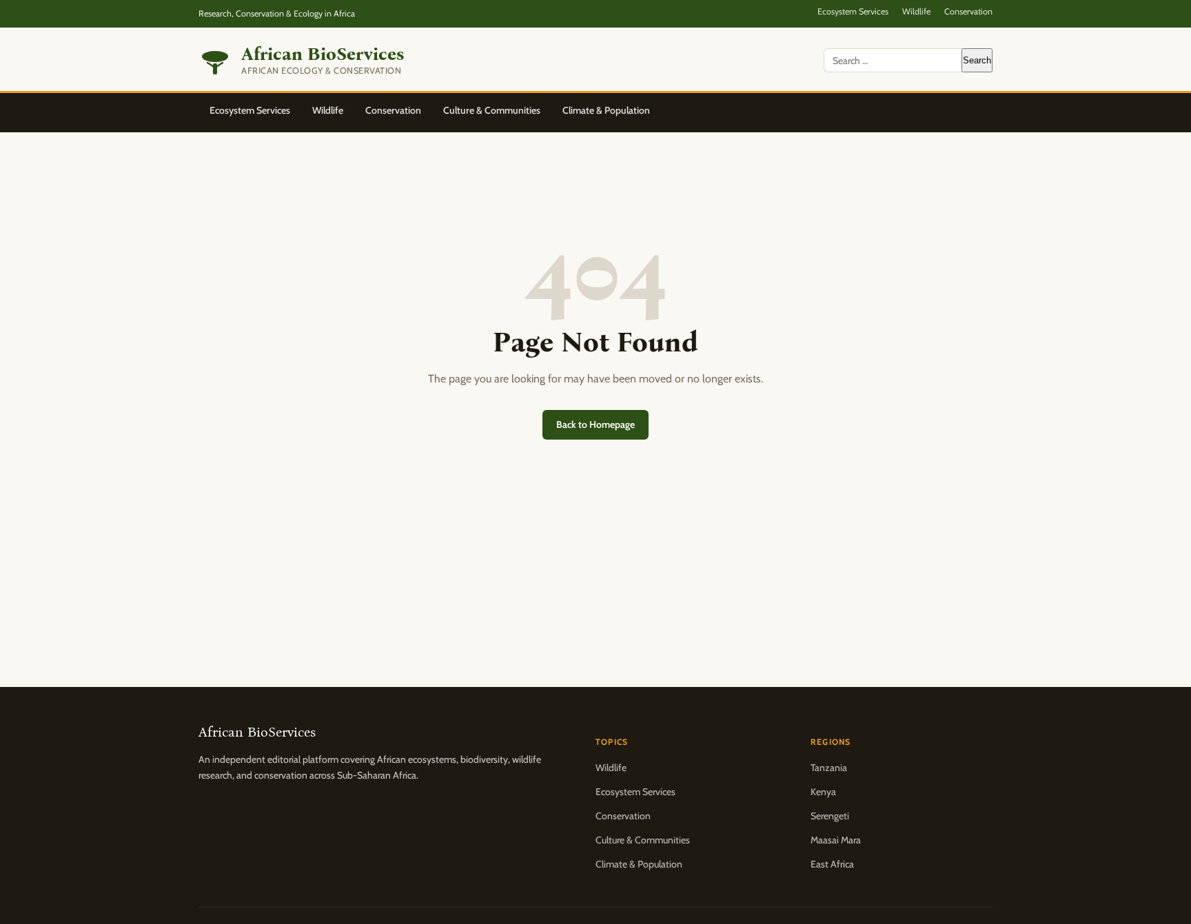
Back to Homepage (595, 424)
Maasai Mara (836, 840)
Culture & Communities (491, 110)
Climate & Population (606, 110)
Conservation (968, 11)
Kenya (823, 792)
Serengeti (830, 816)
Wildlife (916, 11)
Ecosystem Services (852, 11)
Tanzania (829, 767)
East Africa (832, 864)
